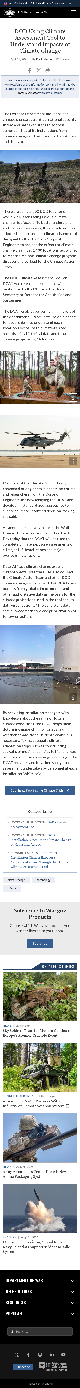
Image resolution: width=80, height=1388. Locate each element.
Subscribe (40, 943)
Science (11, 888)
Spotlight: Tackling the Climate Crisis (37, 790)
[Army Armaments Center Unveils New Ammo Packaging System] (40, 1146)
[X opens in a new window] (16, 1354)
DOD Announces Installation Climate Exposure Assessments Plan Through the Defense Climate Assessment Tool (40, 860)
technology (43, 880)
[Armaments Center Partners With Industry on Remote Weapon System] (40, 1075)
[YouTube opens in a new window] (63, 1354)
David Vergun (44, 59)
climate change (16, 880)
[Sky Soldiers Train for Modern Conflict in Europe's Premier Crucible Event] (40, 1005)
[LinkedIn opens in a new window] (51, 1354)
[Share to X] (39, 71)
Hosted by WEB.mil (40, 1383)
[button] (73, 12)
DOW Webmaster (28, 92)
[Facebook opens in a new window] (28, 1354)
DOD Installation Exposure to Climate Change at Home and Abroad (41, 839)
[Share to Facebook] (30, 71)
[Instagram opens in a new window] (40, 1354)
